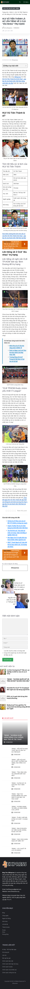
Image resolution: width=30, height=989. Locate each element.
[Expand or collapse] (26, 65)
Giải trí (5, 8)
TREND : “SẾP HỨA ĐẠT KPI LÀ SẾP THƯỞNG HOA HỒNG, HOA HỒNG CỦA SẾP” (19, 762)
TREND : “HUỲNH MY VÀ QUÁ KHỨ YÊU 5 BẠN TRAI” (19, 784)
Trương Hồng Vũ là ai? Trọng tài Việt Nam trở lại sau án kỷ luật (16, 359)
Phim (3, 932)
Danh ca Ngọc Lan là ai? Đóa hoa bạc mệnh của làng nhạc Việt (17, 352)
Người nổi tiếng (14, 8)
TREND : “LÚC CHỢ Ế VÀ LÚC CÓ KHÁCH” (19, 849)
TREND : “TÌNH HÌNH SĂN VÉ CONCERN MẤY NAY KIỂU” (19, 773)
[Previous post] (2, 586)
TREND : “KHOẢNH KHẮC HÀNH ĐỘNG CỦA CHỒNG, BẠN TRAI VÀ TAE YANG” (14, 737)
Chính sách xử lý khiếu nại (9, 969)
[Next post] (27, 601)
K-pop (4, 930)
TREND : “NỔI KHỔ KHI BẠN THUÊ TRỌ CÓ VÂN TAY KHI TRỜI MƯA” (20, 750)
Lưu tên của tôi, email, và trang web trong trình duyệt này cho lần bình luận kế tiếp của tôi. (15, 653)
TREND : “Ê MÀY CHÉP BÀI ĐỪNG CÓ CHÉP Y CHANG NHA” (20, 819)
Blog (3, 912)
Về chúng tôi (5, 952)
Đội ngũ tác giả (6, 958)
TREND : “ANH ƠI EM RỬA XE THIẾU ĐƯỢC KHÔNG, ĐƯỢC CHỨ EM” (19, 830)
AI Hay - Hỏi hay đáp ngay (9, 949)
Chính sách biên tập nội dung (10, 964)
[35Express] (5, 2)
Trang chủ (5, 12)
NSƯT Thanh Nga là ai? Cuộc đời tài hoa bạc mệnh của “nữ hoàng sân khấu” (17, 544)
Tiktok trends (6, 927)
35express (9, 28)
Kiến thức (5, 921)
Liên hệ (4, 955)
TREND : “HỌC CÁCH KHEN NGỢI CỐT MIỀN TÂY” (20, 840)
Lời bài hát (5, 924)
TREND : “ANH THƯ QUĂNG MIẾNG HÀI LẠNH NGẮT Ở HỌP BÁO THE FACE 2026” (19, 796)
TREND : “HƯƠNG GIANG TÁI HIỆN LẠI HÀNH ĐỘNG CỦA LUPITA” (19, 808)
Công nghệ (5, 915)
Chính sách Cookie (7, 966)
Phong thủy (5, 934)
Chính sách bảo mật (7, 961)
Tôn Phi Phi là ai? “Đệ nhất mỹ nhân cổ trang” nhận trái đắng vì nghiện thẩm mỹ (17, 532)
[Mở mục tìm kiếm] (20, 2)
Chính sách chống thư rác (9, 972)
